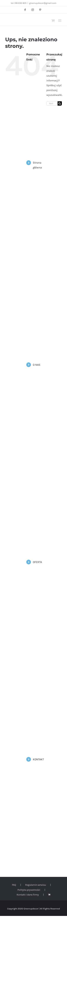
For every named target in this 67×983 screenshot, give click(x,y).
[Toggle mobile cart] (53, 20)
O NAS (36, 364)
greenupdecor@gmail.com (42, 3)
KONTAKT (38, 759)
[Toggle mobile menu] (60, 20)
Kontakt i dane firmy (28, 894)
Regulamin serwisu (35, 884)
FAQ (14, 884)
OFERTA (37, 562)
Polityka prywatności (29, 889)
